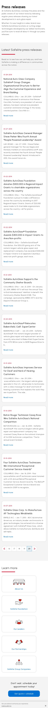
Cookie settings (6, 706)
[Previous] (4, 548)
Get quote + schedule (24, 694)
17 (14, 549)
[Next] (34, 548)
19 (24, 549)
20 (29, 549)
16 (9, 549)
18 (19, 549)
